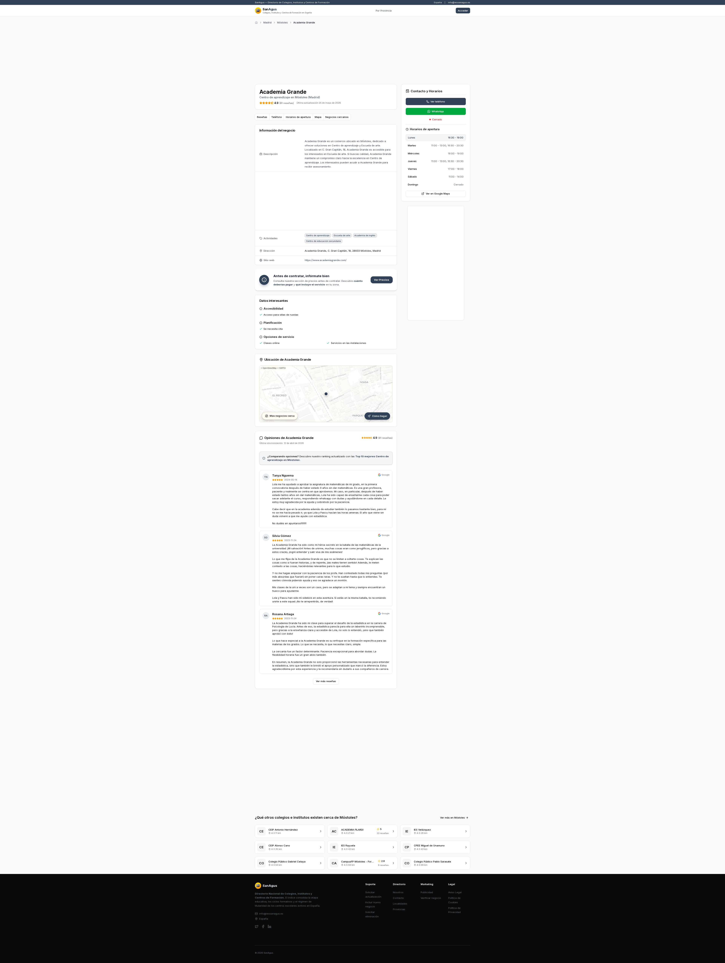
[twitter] (256, 926)
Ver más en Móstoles (452, 817)
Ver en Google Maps (438, 193)
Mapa (318, 116)
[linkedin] (269, 926)
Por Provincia (384, 10)
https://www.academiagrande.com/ (325, 260)
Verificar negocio (431, 897)
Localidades (400, 903)
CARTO (282, 368)
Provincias (399, 909)
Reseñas (262, 116)
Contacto (398, 897)
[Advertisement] (362, 53)
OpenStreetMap (270, 368)
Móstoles (282, 22)
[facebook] (263, 926)
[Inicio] (256, 22)
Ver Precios (381, 279)
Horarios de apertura (298, 116)
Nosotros (398, 892)
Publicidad (427, 892)
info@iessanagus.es (459, 2)
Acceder (463, 10)
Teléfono (276, 116)
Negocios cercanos (337, 116)
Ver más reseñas (326, 681)
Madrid (267, 22)
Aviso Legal (455, 892)
